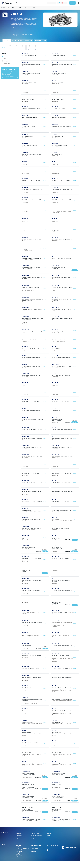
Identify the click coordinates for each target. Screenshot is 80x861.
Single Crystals (7, 63)
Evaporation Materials (36, 835)
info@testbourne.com (52, 847)
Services (18, 837)
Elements (18, 833)
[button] (4, 7)
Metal (5, 58)
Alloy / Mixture (7, 62)
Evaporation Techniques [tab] (40, 40)
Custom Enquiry (10, 77)
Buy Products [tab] (7, 40)
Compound (6, 60)
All (4, 56)
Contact (72, 3)
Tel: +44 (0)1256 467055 (52, 845)
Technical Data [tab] (28, 40)
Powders (33, 837)
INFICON (48, 835)
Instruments (19, 835)
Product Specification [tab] (17, 40)
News (34, 7)
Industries (18, 839)
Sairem (48, 839)
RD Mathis (49, 837)
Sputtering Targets (35, 833)
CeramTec (49, 833)
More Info (54, 251)
